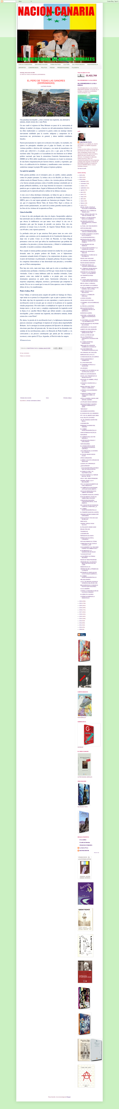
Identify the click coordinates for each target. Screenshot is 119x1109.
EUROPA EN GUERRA (86, 313)
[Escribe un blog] (56, 348)
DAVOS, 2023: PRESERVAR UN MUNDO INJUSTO (88, 376)
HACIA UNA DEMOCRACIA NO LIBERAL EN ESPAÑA (88, 492)
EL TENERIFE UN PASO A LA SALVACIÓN (87, 365)
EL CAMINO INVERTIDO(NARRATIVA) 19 (88, 509)
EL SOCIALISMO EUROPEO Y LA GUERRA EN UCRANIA (88, 248)
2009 (80, 629)
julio (82, 192)
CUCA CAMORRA (85, 588)
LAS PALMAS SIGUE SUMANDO (88, 402)
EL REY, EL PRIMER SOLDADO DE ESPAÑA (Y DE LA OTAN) (89, 288)
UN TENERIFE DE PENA (86, 275)
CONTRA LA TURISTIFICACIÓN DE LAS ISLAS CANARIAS (89, 591)
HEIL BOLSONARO (85, 579)
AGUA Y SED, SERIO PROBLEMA (89, 478)
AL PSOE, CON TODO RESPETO (88, 226)
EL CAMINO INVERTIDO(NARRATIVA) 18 (88, 576)
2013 (80, 620)
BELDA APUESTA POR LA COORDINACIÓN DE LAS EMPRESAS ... (87, 310)
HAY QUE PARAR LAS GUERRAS (89, 285)
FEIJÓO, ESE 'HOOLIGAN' (87, 258)
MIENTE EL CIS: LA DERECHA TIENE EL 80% (88, 211)
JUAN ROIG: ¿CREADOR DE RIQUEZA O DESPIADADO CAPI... (87, 317)
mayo (82, 196)
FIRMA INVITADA (55, 64)
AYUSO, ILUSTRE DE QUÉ (87, 335)
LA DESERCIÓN (84, 423)
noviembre (83, 183)
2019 (80, 607)
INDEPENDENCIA (92, 64)
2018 (80, 610)
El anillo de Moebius (85, 842)
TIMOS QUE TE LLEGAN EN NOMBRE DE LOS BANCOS (88, 346)
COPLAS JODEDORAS (25, 64)
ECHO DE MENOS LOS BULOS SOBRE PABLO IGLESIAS (88, 497)
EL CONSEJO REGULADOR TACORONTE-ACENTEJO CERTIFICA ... (87, 447)
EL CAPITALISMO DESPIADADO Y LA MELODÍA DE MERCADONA (89, 280)
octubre (83, 185)
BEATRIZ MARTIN (84, 850)
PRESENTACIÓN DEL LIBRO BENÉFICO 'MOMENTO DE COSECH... (88, 241)
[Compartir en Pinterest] (61, 348)
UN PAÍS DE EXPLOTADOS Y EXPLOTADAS (87, 441)
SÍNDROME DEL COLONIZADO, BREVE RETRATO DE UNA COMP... (88, 563)
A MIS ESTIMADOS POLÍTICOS (88, 432)
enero (82, 205)
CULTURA (66, 64)
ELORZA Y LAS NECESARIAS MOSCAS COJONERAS (88, 218)
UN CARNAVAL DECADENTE (88, 260)
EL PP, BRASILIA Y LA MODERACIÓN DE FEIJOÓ (88, 551)
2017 (80, 612)
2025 (80, 175)
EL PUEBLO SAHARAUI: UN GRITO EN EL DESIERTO (89, 234)
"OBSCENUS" (83, 409)
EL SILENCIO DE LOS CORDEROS (89, 413)
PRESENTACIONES (63, 67)
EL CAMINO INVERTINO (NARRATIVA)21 (86, 342)
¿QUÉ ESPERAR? (85, 465)
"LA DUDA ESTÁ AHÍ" (85, 554)
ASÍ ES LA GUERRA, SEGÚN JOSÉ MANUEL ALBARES (89, 399)
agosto (82, 190)
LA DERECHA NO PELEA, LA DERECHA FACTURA (87, 332)
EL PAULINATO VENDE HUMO (88, 527)
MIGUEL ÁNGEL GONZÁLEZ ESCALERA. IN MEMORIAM (88, 207)
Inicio (47, 398)
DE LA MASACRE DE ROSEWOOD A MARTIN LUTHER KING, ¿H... (89, 506)
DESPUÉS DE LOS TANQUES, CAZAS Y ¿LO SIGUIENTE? (88, 272)
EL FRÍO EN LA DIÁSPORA (87, 306)
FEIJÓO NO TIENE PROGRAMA (88, 559)
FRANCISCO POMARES (86, 845)
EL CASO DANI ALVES (86, 362)
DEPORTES (22, 67)
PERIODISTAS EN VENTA (87, 535)
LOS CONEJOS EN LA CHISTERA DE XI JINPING (89, 451)
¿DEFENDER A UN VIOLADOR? (88, 327)
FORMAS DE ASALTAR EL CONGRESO (87, 538)
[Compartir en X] (58, 348)
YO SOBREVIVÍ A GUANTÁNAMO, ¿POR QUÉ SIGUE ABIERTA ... (89, 488)
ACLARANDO (83, 368)
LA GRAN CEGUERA (85, 298)
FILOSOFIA (75, 67)
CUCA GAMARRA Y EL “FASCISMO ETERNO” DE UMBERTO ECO (89, 548)
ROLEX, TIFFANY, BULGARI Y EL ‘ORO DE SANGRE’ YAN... (88, 215)
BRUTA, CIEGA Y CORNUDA (87, 283)
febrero (83, 203)
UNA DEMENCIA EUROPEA (87, 411)
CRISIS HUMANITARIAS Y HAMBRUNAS (87, 359)
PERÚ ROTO (83, 521)
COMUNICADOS (33, 67)
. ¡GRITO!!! (83, 277)
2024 (80, 177)
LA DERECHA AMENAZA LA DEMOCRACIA (87, 597)
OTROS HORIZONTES (86, 458)
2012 (80, 623)
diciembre (83, 181)
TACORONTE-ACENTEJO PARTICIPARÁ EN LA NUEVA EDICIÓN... (88, 223)
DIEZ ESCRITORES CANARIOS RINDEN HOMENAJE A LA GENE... (88, 406)
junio (82, 194)
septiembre (84, 188)
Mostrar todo (96, 852)
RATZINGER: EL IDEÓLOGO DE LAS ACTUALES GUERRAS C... (89, 573)
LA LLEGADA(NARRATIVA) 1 (87, 237)
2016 (80, 614)
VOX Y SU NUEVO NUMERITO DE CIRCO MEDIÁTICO (89, 484)
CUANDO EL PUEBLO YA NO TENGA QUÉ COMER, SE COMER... (87, 395)
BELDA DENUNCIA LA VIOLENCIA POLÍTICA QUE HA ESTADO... (89, 586)
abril (82, 198)
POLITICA (44, 67)
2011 (80, 625)
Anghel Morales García (85, 142)
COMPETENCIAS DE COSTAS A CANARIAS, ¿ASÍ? (88, 544)
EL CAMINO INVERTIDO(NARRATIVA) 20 (88, 429)
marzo (82, 201)
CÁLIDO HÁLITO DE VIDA (87, 300)
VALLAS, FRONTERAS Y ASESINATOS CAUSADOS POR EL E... (89, 338)
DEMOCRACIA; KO (85, 566)
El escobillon (83, 839)
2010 (80, 627)
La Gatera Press (84, 848)
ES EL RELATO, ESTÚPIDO (87, 417)
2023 (80, 179)
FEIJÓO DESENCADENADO (87, 263)
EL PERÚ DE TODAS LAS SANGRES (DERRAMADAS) (88, 265)
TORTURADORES (85, 444)
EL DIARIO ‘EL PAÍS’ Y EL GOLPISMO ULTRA (87, 472)
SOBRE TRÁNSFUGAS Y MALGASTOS (86, 292)
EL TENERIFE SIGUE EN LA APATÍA (89, 494)
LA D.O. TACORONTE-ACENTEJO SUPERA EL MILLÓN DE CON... (89, 582)
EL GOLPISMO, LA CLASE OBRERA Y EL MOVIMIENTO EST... (89, 320)
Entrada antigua (67, 398)
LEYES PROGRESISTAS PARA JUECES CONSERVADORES (88, 231)
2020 (80, 605)
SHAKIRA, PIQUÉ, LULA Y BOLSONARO (87, 481)
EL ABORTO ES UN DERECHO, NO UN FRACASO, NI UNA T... (89, 371)
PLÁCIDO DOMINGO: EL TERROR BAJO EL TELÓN (89, 475)
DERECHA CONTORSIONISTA (88, 374)
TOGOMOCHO (84, 531)
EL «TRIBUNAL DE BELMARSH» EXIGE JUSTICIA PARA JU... (88, 269)
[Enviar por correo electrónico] (54, 348)
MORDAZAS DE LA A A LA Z (87, 354)
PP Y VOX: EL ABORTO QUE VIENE (89, 415)
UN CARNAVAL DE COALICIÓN (88, 352)
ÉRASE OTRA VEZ (85, 529)
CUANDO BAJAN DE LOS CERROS (89, 356)
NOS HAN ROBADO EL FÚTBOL (88, 541)
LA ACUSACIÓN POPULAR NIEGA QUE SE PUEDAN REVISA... (89, 468)
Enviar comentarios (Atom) (34, 400)
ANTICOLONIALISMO (85, 228)
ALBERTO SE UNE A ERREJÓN (88, 329)
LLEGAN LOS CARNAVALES (87, 463)
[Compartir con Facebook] (60, 348)
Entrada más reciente (25, 398)
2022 (80, 601)
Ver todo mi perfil (82, 168)
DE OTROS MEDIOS (78, 64)
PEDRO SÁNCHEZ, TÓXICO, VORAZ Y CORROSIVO (87, 387)
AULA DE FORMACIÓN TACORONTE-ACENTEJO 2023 (89, 349)
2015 (80, 616)
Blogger (69, 1097)
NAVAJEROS (83, 434)
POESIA (52, 67)
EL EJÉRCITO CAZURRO (86, 594)
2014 (80, 618)
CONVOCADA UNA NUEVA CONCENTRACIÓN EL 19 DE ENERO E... (88, 502)
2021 (80, 603)
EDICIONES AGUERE (41, 64)
